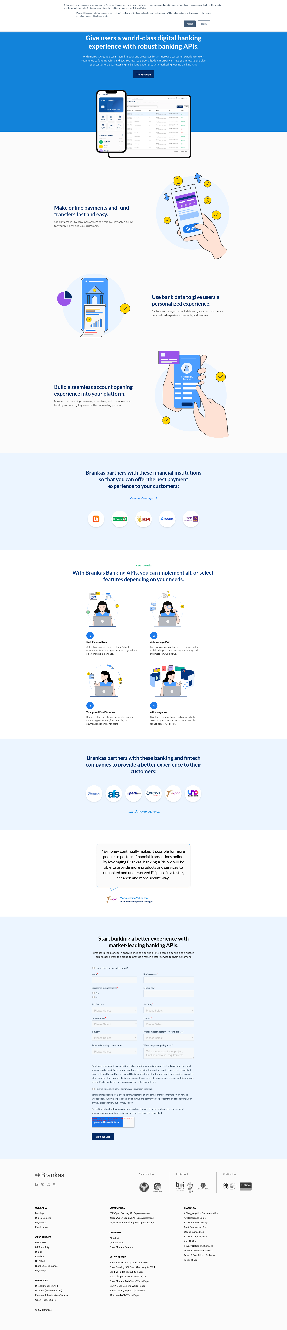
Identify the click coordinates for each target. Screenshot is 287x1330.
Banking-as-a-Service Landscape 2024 (129, 1262)
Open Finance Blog (194, 1231)
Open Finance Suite (45, 1299)
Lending (39, 1213)
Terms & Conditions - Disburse (199, 1255)
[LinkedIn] (36, 1184)
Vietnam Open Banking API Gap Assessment (132, 1222)
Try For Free (143, 74)
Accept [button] (190, 23)
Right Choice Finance (46, 1265)
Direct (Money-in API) (46, 1285)
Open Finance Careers (121, 1247)
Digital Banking (43, 1217)
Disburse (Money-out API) (48, 1290)
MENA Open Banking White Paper (127, 1285)
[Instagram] (48, 1184)
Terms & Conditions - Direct (198, 1250)
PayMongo (40, 1270)
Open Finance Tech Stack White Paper (129, 1281)
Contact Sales (117, 1242)
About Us (114, 1237)
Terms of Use (190, 1259)
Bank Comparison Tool (195, 1227)
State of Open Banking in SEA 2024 (128, 1276)
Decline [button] (203, 23)
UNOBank (40, 1261)
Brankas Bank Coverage (196, 1222)
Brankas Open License (195, 1236)
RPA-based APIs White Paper (125, 1295)
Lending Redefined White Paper (126, 1271)
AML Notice (190, 1241)
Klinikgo (39, 1256)
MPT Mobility (42, 1247)
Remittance (41, 1227)
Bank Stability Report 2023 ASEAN (127, 1290)
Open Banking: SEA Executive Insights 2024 (132, 1267)
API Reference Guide (195, 1217)
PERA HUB (40, 1242)
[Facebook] (42, 1184)
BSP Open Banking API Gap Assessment (130, 1213)
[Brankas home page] (49, 1174)
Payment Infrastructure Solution (52, 1295)
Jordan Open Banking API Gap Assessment (132, 1217)
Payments (40, 1222)
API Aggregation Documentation (201, 1213)
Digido (38, 1251)
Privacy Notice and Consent (198, 1245)
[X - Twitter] (54, 1184)
